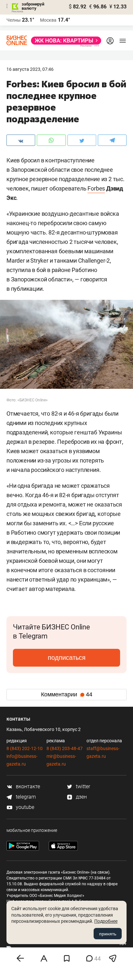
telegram (25, 797)
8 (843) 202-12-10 (24, 748)
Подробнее (106, 921)
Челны (13, 20)
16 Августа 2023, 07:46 (30, 69)
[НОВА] (64, 41)
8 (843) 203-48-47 (64, 748)
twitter (82, 786)
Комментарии (66, 694)
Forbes (96, 188)
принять (107, 933)
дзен (81, 797)
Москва (48, 20)
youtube (24, 807)
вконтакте (27, 786)
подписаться (67, 657)
